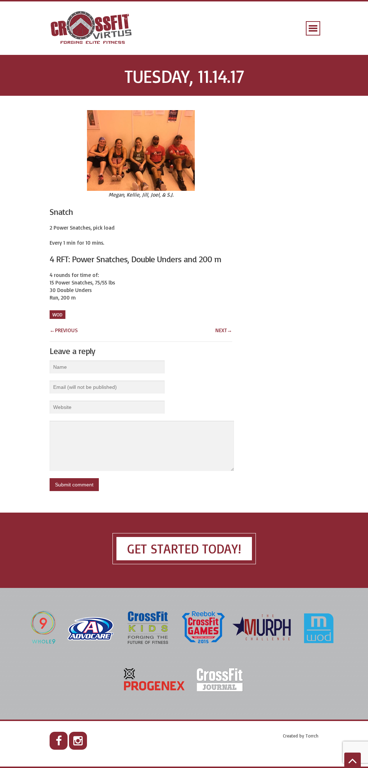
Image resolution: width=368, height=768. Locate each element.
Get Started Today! (184, 549)
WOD (57, 314)
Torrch (311, 736)
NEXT (223, 330)
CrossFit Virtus (91, 28)
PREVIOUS (64, 330)
